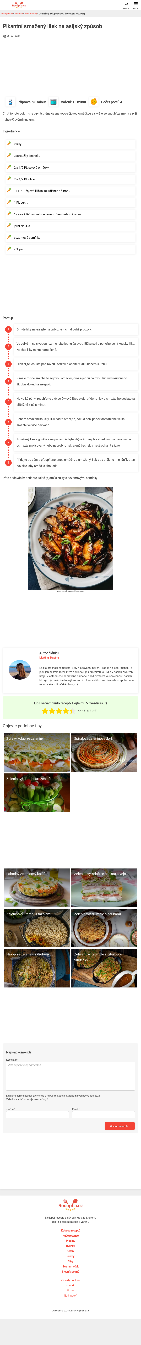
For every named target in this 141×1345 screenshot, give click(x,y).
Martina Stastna (49, 657)
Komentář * (12, 1059)
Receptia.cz (7, 13)
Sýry (70, 1261)
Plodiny (70, 1240)
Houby (70, 1256)
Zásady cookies (70, 1280)
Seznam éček (70, 1266)
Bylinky (70, 1246)
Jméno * (10, 1109)
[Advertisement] (70, 64)
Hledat (126, 8)
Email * (76, 1109)
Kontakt (70, 1285)
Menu (135, 8)
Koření (70, 1251)
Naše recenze (70, 1235)
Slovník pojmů (70, 1271)
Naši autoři (70, 1295)
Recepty (19, 13)
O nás (70, 1290)
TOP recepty (31, 13)
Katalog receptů (70, 1230)
